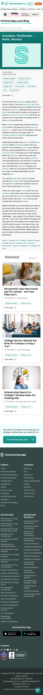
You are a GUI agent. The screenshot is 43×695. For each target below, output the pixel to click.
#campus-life (14, 240)
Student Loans (6, 490)
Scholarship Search (8, 472)
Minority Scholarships (9, 570)
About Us (27, 469)
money (8, 120)
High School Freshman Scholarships (33, 539)
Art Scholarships (7, 613)
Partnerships (29, 478)
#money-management (20, 246)
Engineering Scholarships (6, 617)
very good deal (8, 153)
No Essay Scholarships (10, 602)
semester (22, 102)
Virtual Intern (14, 90)
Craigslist (24, 178)
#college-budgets (33, 240)
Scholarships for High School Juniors (9, 525)
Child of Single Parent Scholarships (32, 595)
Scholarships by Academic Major (30, 582)
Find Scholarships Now (17, 439)
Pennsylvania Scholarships (29, 563)
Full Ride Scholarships (9, 596)
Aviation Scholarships (9, 621)
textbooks (14, 110)
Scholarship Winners (8, 478)
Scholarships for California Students (8, 545)
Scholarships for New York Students (9, 566)
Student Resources (8, 496)
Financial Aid (19, 86)
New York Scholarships (33, 553)
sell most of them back (19, 115)
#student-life (35, 246)
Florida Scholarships (32, 550)
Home (3, 469)
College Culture (22, 82)
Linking (26, 484)
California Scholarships (33, 547)
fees (11, 174)
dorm (12, 184)
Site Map (27, 487)
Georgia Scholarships (32, 559)
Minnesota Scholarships (29, 571)
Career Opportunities (32, 481)
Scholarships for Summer (7, 609)
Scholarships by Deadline (30, 577)
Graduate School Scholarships (7, 535)
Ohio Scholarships (31, 567)
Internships (31, 86)
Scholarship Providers (9, 502)
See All (32, 258)
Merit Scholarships (8, 593)
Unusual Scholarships (9, 605)
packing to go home (31, 104)
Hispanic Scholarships (9, 573)
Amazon (26, 142)
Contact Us (28, 475)
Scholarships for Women (10, 576)
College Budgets (9, 78)
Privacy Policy (29, 490)
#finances (31, 243)
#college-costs (21, 243)
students (34, 158)
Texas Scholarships (31, 544)
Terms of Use (29, 493)
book (4, 127)
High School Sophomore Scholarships (29, 533)
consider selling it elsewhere (14, 135)
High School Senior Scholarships (31, 522)
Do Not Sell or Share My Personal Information (21, 689)
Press (3, 506)
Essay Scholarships (8, 599)
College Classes (24, 78)
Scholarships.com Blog (9, 9)
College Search (7, 481)
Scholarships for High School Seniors (9, 520)
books (4, 112)
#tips (4, 248)
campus (10, 125)
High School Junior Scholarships (31, 527)
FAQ (25, 472)
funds (25, 199)
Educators (5, 499)
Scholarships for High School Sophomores (9, 530)
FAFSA (3, 487)
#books (5, 240)
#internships (7, 246)
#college (23, 240)
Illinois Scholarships (31, 556)
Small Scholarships (31, 591)
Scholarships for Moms (10, 579)
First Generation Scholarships (7, 588)
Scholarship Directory (9, 475)
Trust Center (28, 496)
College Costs (8, 82)
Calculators (5, 493)
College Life (7, 86)
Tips (4, 90)
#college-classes (8, 243)
